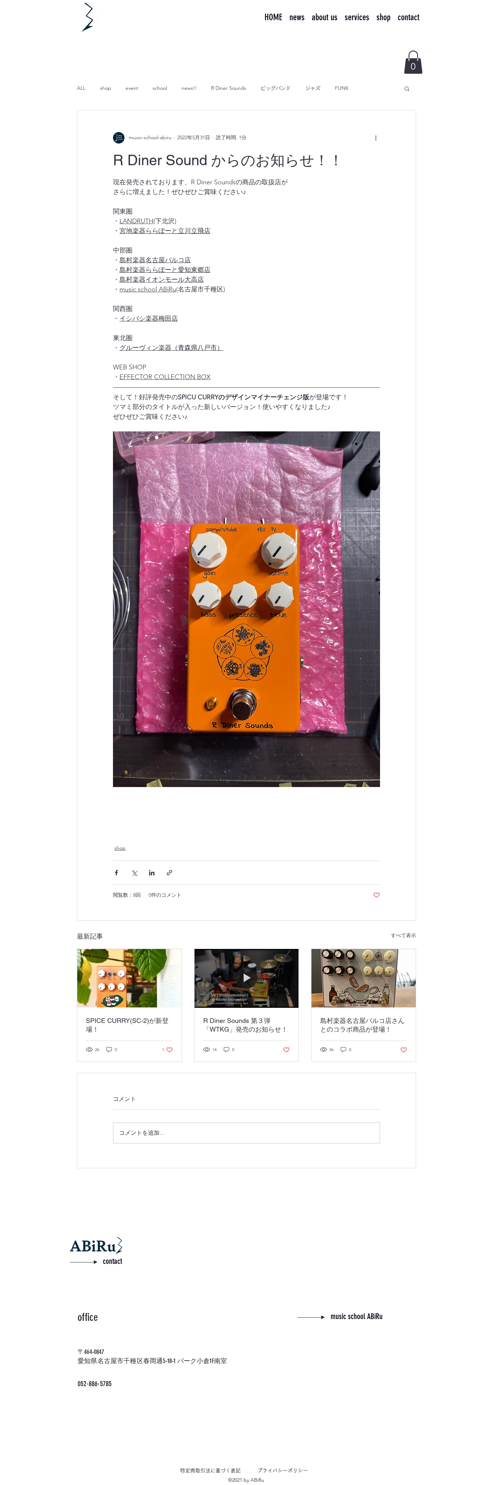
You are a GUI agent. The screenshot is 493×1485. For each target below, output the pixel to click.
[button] (413, 62)
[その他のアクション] (375, 137)
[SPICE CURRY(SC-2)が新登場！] (129, 978)
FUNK (342, 88)
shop (105, 88)
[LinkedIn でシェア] (151, 872)
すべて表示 (403, 935)
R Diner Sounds (228, 88)
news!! (189, 88)
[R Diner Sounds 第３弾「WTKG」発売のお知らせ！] (247, 978)
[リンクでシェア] (169, 872)
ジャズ (312, 88)
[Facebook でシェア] (116, 872)
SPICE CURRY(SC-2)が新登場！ (127, 1025)
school (160, 88)
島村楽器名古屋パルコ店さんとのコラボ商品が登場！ (362, 1025)
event (132, 88)
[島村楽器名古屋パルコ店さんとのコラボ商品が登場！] (363, 978)
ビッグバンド (276, 88)
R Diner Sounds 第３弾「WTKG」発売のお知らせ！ (245, 1025)
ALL (81, 88)
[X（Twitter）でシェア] (134, 872)
